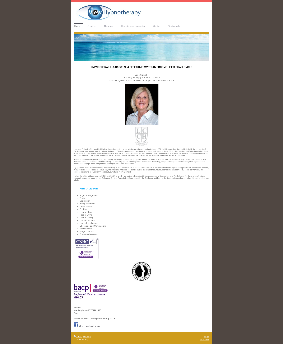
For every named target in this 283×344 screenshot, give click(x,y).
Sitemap (87, 336)
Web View (204, 339)
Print (79, 336)
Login (206, 336)
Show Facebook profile (89, 326)
